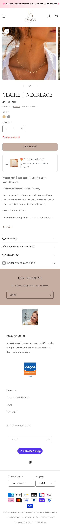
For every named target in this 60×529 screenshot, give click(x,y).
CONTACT (11, 412)
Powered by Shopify (33, 512)
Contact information (24, 522)
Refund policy (51, 512)
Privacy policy (14, 517)
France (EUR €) (18, 483)
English (42, 483)
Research (11, 390)
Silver (8, 116)
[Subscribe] (49, 295)
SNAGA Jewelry (17, 512)
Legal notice (41, 522)
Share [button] (9, 227)
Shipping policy (48, 517)
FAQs (9, 405)
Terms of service (31, 517)
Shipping (16, 106)
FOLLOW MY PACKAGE (18, 398)
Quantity (6, 122)
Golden (4, 116)
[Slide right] (37, 85)
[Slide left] (23, 85)
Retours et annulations (18, 426)
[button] (4, 16)
